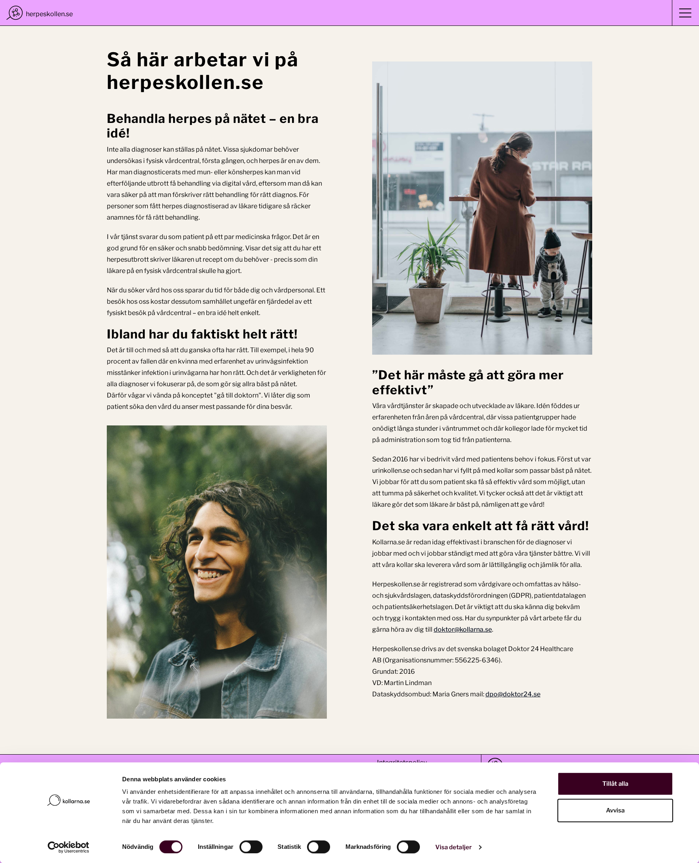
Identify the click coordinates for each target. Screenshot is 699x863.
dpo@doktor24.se (512, 694)
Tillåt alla (615, 783)
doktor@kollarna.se (463, 629)
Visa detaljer (453, 847)
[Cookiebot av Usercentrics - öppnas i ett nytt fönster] (68, 847)
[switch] (251, 846)
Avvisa (615, 810)
